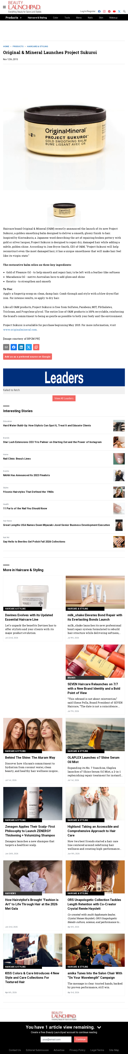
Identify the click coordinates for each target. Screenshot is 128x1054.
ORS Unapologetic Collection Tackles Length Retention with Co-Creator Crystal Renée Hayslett (94, 904)
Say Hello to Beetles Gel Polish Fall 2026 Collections (34, 541)
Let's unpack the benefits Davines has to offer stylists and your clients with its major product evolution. (30, 629)
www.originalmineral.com (20, 329)
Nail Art (6, 537)
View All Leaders (64, 398)
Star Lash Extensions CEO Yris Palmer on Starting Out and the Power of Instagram (52, 442)
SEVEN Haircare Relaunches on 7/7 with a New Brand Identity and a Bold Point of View (94, 688)
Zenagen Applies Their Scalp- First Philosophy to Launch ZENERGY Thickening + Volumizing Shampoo (30, 831)
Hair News (7, 521)
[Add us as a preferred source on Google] (36, 347)
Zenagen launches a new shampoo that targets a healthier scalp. (29, 843)
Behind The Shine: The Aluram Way (30, 757)
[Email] (6, 347)
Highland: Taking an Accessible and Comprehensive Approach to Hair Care (93, 831)
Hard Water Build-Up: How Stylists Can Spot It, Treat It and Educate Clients (47, 425)
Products (18, 46)
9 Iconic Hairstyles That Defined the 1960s (28, 491)
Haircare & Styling (37, 46)
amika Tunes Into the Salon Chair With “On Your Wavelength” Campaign (95, 975)
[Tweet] (29, 347)
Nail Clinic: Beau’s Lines (17, 458)
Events (6, 471)
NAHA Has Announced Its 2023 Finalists (26, 475)
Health (6, 504)
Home (6, 46)
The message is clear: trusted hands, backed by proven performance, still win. (95, 985)
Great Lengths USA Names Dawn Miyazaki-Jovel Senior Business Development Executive (56, 525)
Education (7, 421)
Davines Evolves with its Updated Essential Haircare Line (29, 617)
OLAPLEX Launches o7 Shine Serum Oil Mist (93, 760)
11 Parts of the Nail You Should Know (25, 508)
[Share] (14, 347)
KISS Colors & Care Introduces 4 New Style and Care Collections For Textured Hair (32, 977)
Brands (6, 438)
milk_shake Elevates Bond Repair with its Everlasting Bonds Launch (95, 617)
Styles (5, 488)
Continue (81, 1039)
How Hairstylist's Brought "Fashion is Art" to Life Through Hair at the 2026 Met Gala (32, 904)
